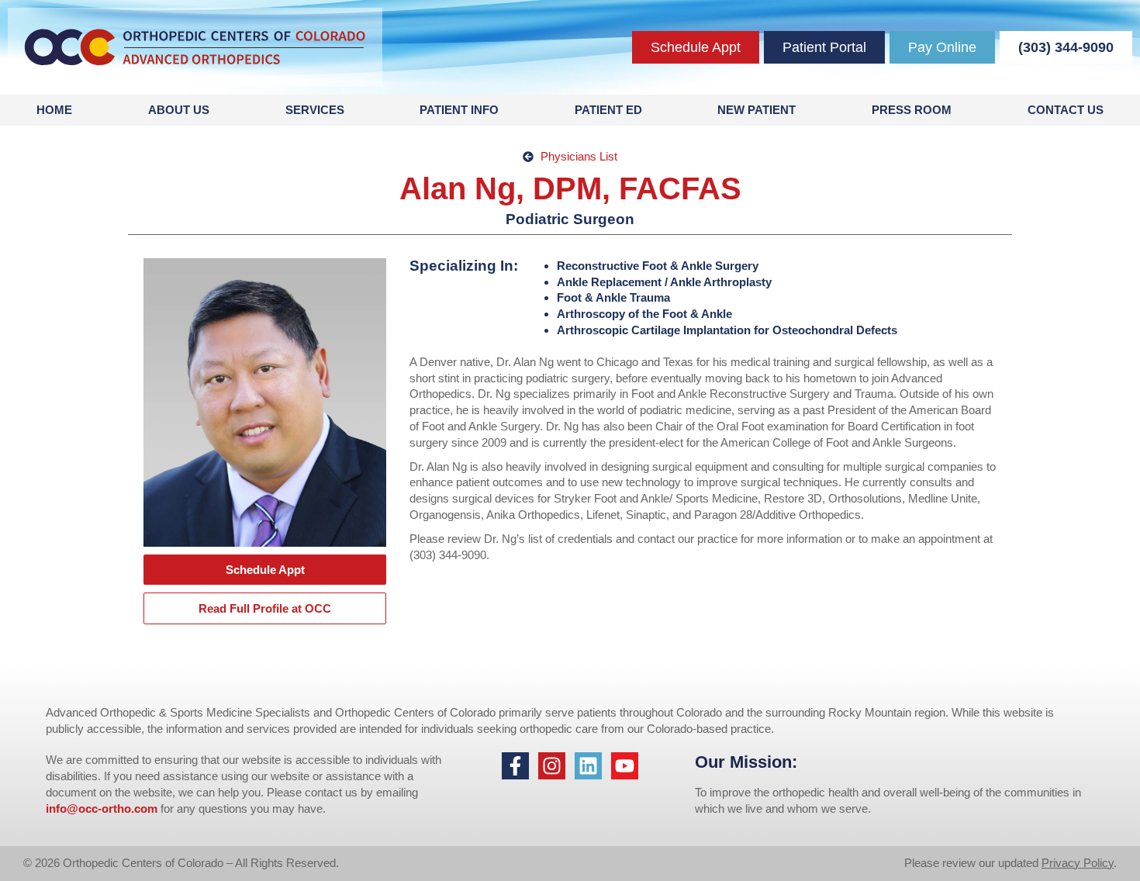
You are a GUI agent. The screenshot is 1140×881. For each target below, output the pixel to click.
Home (54, 109)
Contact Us (1066, 109)
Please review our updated (973, 862)
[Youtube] (624, 765)
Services (314, 109)
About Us (178, 109)
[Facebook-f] (515, 765)
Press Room (912, 109)
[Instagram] (551, 765)
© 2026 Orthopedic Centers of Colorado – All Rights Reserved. (181, 862)
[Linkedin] (588, 765)
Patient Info (459, 109)
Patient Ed (608, 109)
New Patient (756, 109)
